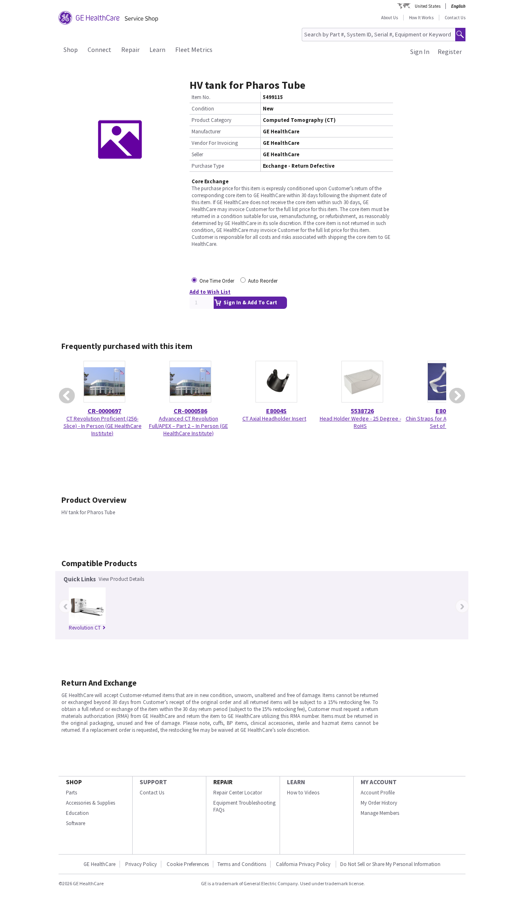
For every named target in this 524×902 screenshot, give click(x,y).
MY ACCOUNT (379, 782)
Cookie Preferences (188, 864)
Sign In (419, 51)
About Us (389, 17)
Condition (203, 108)
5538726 (362, 411)
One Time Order (216, 280)
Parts (71, 792)
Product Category (211, 120)
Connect (99, 49)
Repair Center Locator (237, 792)
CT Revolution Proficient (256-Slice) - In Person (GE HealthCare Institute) (102, 426)
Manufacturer (206, 131)
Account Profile (378, 792)
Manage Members (380, 813)
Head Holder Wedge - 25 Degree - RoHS (360, 422)
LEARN (296, 782)
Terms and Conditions (241, 864)
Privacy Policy (141, 864)
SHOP (74, 782)
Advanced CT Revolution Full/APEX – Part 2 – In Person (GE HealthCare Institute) (188, 426)
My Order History (379, 802)
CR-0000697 (104, 411)
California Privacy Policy (304, 864)
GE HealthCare (99, 864)
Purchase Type (208, 165)
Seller (197, 154)
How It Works (421, 17)
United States (427, 6)
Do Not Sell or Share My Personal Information (390, 864)
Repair (130, 49)
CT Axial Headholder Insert (274, 418)
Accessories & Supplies (90, 802)
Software (75, 823)
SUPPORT (153, 782)
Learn (157, 49)
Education (77, 813)
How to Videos (303, 792)
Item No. (201, 97)
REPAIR (223, 782)
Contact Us (455, 17)
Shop (70, 49)
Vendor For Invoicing (215, 142)
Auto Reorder (263, 280)
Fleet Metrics (193, 49)
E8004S (276, 411)
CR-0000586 (190, 411)
